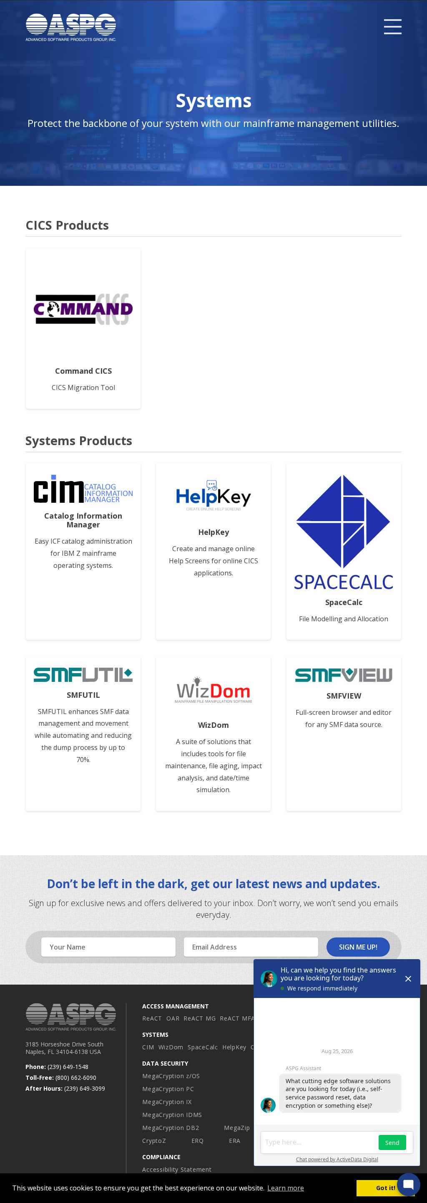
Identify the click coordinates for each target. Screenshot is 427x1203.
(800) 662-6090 (75, 1077)
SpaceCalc (203, 1047)
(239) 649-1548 (68, 1067)
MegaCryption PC (168, 1089)
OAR (172, 1018)
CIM (148, 1047)
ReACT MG (199, 1018)
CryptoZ (154, 1141)
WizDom (171, 1047)
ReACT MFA (237, 1018)
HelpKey (234, 1047)
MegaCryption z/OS (171, 1076)
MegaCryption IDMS (172, 1115)
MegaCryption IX (166, 1102)
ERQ (197, 1141)
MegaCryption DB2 (170, 1128)
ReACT (152, 1018)
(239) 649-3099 (84, 1088)
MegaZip (237, 1128)
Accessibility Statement (176, 1169)
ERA (235, 1141)
